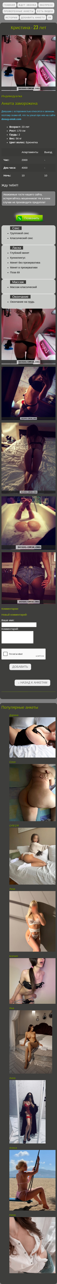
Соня (12, 762)
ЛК (49, 17)
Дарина (13, 715)
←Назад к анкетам (32, 682)
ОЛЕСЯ (14, 825)
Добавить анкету (33, 17)
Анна (12, 1078)
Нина (12, 1215)
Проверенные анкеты (19, 11)
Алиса (13, 1147)
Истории (12, 17)
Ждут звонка (27, 4)
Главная (9, 4)
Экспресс (46, 4)
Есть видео (45, 11)
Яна (11, 1008)
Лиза (12, 889)
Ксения (14, 956)
